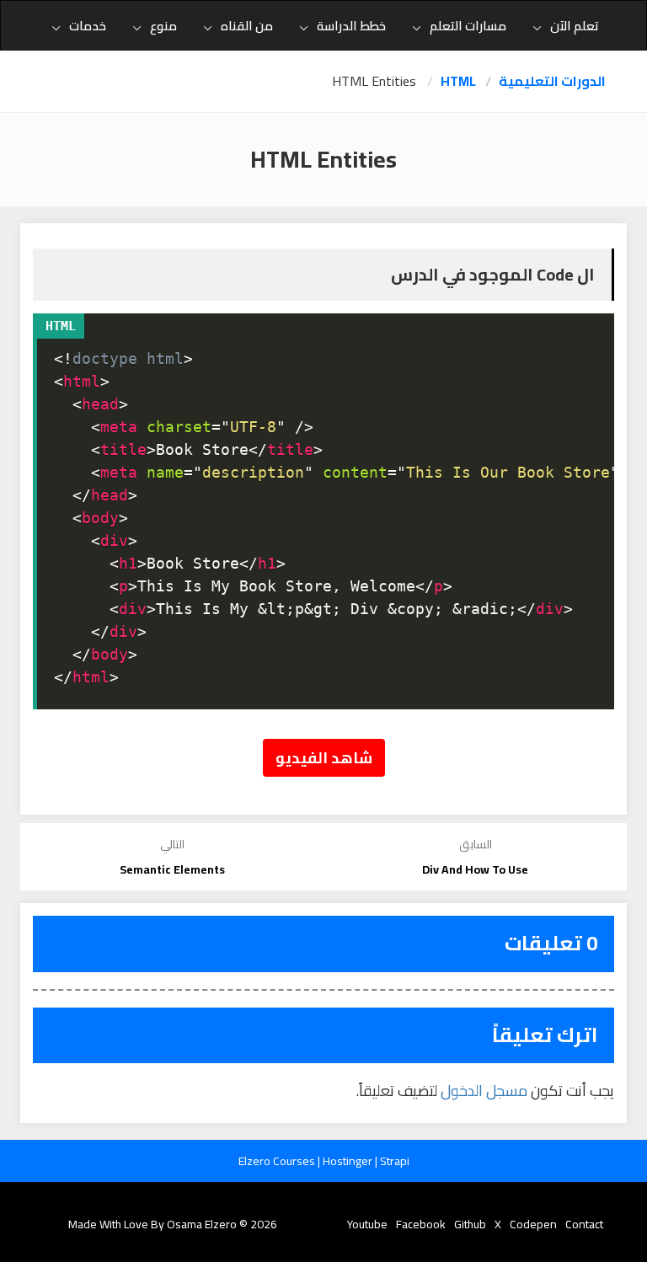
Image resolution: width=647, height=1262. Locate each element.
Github (470, 1224)
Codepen (533, 1224)
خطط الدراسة (351, 25)
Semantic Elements (172, 869)
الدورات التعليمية (552, 81)
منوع (163, 25)
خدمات (87, 25)
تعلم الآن (574, 25)
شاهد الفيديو (323, 758)
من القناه (247, 25)
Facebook (421, 1224)
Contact (584, 1224)
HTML (458, 81)
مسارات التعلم (468, 25)
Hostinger (349, 1161)
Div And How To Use (475, 869)
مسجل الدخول (484, 1090)
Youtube (367, 1224)
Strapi (394, 1161)
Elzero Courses (278, 1161)
